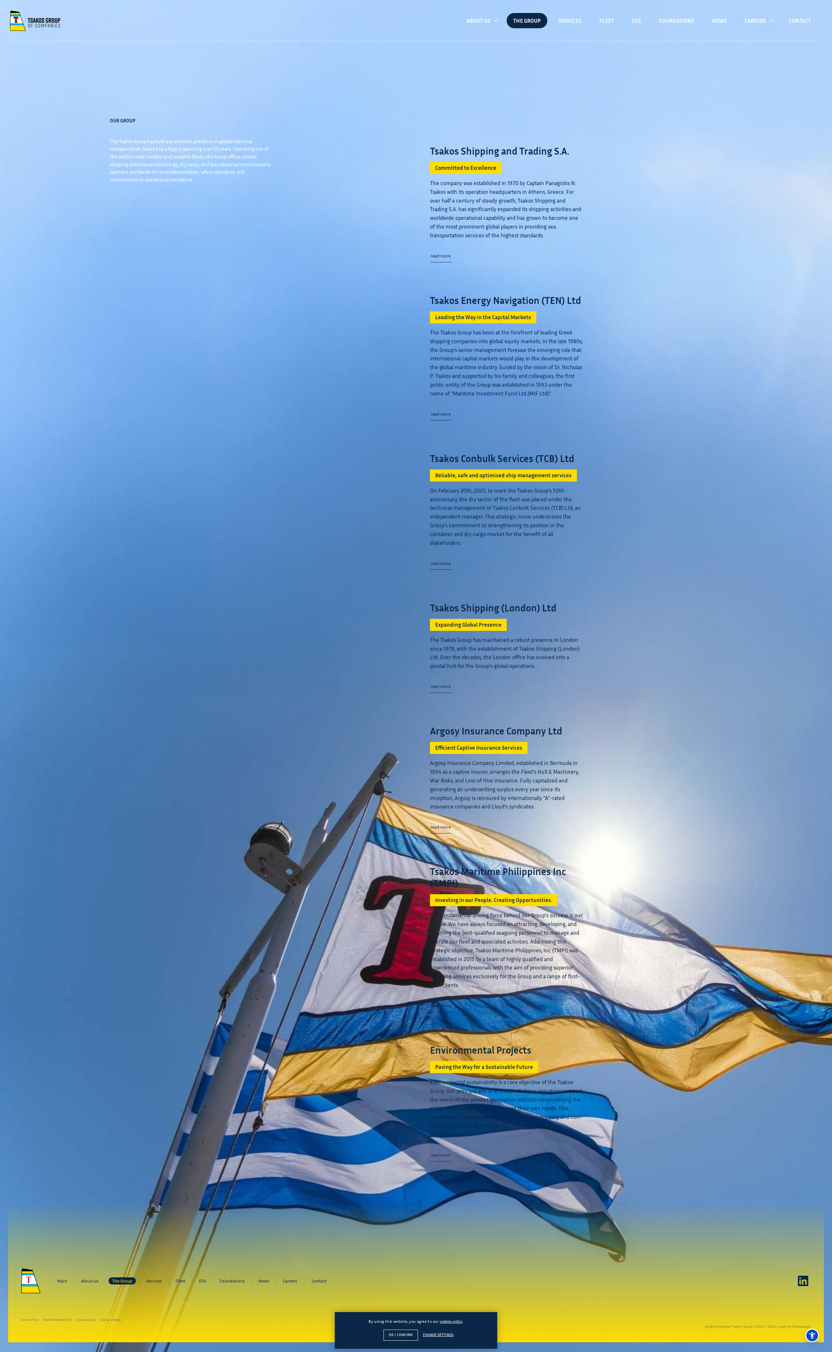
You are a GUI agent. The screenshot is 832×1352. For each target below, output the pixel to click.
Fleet (606, 20)
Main (62, 1280)
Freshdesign (801, 1326)
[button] (812, 1335)
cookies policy (451, 1321)
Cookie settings (110, 1320)
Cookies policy (86, 1320)
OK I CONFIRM (401, 1335)
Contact (800, 20)
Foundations (676, 20)
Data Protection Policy (57, 1320)
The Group (527, 20)
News (719, 20)
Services (570, 20)
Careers (755, 20)
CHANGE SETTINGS (438, 1334)
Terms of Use (30, 1320)
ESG (636, 20)
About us (478, 20)
